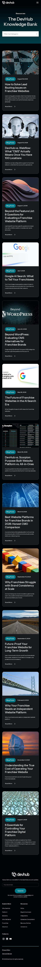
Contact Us (24, 927)
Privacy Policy (27, 895)
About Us (5, 927)
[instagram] (3, 939)
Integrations (24, 916)
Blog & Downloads (26, 912)
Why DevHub (6, 908)
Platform (4, 912)
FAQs (22, 908)
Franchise (5, 923)
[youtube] (10, 939)
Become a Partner (26, 923)
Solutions (5, 916)
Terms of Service (7, 953)
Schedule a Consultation (28, 919)
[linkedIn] (7, 939)
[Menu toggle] (37, 2)
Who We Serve (6, 919)
